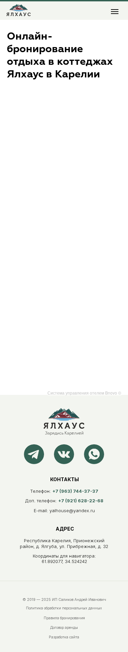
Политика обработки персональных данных (64, 608)
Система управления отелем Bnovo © (84, 393)
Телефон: (64, 491)
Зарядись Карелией (64, 433)
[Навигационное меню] (114, 11)
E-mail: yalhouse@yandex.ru (64, 510)
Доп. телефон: (64, 500)
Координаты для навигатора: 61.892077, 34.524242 (64, 558)
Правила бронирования (64, 618)
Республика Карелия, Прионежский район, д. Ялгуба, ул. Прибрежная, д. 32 (64, 543)
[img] (18, 10)
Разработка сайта (64, 637)
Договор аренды (64, 627)
